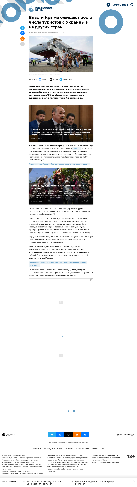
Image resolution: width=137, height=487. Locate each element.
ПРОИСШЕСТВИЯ (74, 442)
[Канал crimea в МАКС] (85, 434)
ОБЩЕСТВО (62, 442)
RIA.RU (95, 449)
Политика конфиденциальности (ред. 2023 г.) (19, 471)
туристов (76, 148)
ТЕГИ (102, 449)
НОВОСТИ (37, 449)
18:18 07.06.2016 (34, 32)
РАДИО (59, 449)
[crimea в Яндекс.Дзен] (68, 434)
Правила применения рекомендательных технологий (22, 473)
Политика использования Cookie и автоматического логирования (22, 468)
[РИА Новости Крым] (41, 9)
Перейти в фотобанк (54, 74)
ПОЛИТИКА (53, 442)
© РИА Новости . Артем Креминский (38, 74)
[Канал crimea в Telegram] (52, 434)
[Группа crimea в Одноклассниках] (77, 434)
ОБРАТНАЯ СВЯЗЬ (83, 449)
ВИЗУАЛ (85, 442)
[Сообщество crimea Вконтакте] (60, 434)
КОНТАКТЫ (69, 449)
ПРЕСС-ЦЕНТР (49, 449)
